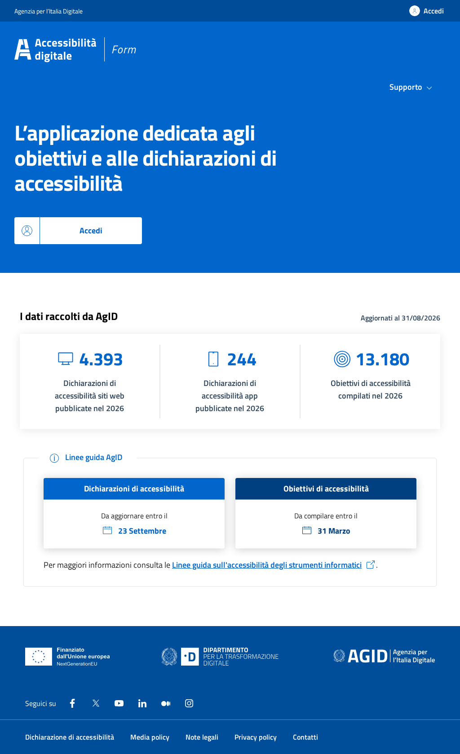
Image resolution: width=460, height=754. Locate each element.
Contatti (305, 737)
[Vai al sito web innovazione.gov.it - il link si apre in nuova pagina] (222, 657)
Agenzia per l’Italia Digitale (48, 11)
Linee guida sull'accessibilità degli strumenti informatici (267, 565)
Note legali (202, 737)
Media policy (149, 737)
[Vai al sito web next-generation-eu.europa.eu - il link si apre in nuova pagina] (67, 657)
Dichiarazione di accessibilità (69, 737)
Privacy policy (255, 737)
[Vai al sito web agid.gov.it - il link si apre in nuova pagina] (384, 656)
